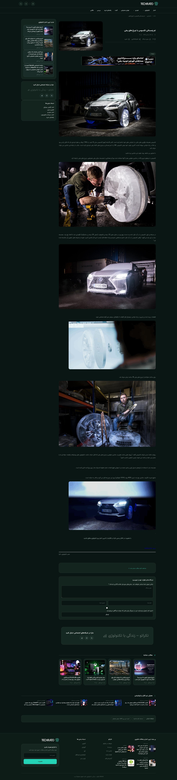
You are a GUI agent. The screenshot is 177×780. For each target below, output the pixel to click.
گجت (116, 10)
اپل (85, 751)
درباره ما (110, 747)
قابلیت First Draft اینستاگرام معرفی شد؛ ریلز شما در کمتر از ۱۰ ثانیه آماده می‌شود (71, 680)
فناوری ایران (50, 110)
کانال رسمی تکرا (118, 538)
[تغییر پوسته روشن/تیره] (26, 4)
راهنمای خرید (107, 10)
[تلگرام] (82, 638)
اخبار (154, 10)
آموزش (84, 747)
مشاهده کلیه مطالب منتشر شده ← (137, 568)
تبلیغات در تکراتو (107, 744)
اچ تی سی (83, 758)
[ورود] (33, 4)
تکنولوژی (147, 10)
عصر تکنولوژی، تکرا (64, 554)
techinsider (148, 548)
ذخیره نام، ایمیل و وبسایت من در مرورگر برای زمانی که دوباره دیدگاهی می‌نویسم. (130, 611)
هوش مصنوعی (125, 10)
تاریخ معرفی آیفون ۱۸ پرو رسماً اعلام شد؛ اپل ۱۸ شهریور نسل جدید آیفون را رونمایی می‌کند (144, 680)
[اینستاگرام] (87, 638)
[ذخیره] (136, 662)
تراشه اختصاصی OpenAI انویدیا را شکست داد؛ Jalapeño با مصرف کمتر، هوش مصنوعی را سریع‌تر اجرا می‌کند (34, 68)
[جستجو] (21, 4)
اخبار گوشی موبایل (49, 107)
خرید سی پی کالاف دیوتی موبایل (121, 719)
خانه (154, 16)
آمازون (84, 744)
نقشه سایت (109, 755)
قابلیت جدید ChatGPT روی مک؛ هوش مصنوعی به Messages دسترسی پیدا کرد (34, 704)
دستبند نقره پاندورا (138, 719)
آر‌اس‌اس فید (108, 758)
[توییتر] (92, 638)
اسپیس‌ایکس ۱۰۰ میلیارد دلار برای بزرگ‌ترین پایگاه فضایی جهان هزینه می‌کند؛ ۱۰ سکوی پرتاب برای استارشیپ (120, 681)
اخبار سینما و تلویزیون (47, 115)
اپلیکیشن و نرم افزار (80, 755)
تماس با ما (109, 751)
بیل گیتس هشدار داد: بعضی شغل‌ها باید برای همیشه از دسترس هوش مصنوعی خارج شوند (35, 55)
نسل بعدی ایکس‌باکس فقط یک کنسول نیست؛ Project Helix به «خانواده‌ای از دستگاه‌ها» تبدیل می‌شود (96, 681)
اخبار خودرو (50, 112)
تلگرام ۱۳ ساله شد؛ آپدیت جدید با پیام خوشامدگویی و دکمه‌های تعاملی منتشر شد (103, 704)
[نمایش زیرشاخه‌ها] (143, 10)
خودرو (137, 10)
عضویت (40, 761)
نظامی (92, 10)
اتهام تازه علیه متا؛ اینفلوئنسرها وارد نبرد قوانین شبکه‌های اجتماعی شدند (67, 704)
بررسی (99, 10)
